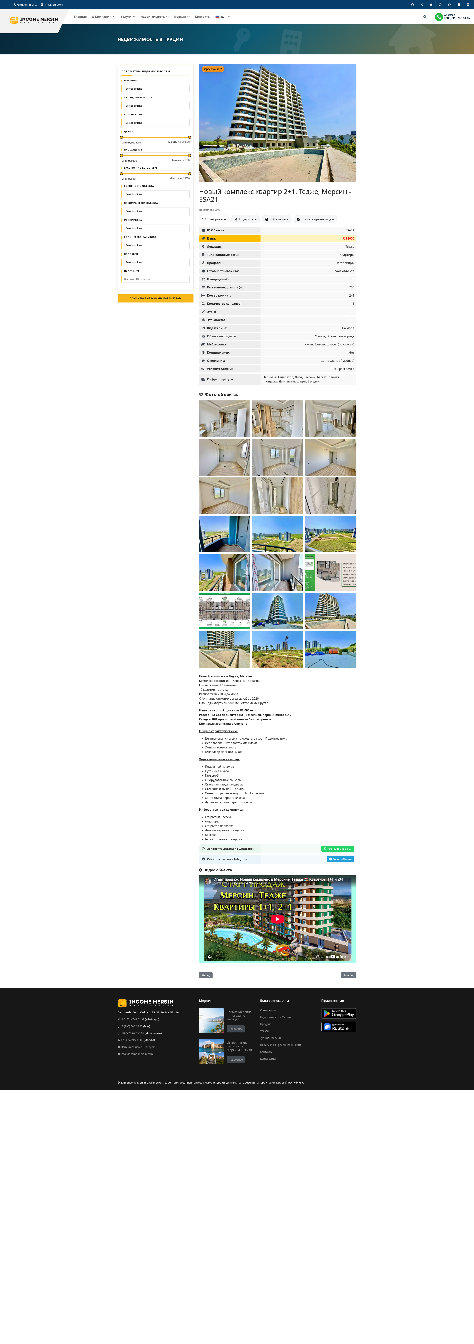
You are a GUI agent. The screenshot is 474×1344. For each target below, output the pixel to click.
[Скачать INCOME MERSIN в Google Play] (338, 1013)
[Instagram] (440, 4)
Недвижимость (153, 17)
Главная (80, 17)
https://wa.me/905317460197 (337, 849)
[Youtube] (430, 4)
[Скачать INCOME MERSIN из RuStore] (338, 1027)
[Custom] (468, 4)
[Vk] (458, 4)
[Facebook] (412, 4)
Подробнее (236, 1029)
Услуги (126, 17)
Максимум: (179, 141)
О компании (102, 17)
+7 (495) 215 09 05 (53, 4)
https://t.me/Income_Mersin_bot (340, 859)
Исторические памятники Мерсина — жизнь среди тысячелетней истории (240, 1051)
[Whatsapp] (449, 4)
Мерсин (180, 17)
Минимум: (131, 142)
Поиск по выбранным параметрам (155, 298)
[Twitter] (421, 4)
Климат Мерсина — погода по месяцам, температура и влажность (239, 1019)
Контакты (203, 17)
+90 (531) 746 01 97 (27, 4)
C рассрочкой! (213, 69)
